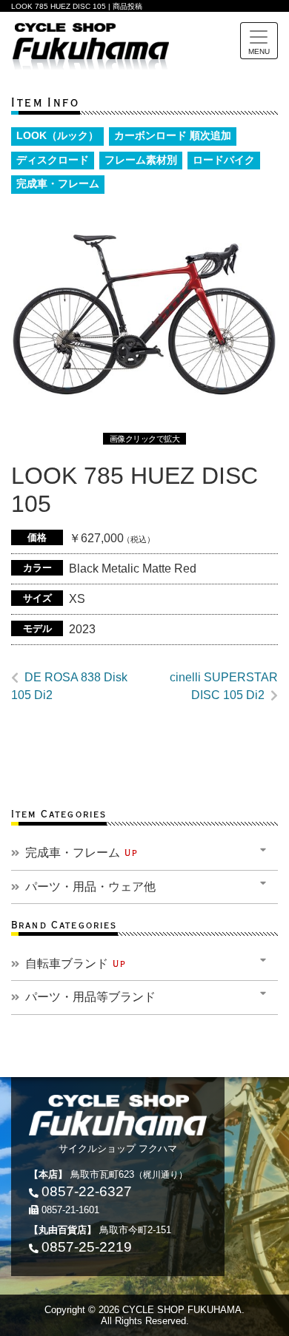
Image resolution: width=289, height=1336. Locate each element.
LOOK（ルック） (57, 135)
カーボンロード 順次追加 (172, 135)
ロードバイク (224, 160)
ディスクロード (52, 160)
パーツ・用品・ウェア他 (90, 886)
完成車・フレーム (57, 183)
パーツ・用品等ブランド (90, 997)
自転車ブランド (76, 963)
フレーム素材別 (140, 160)
